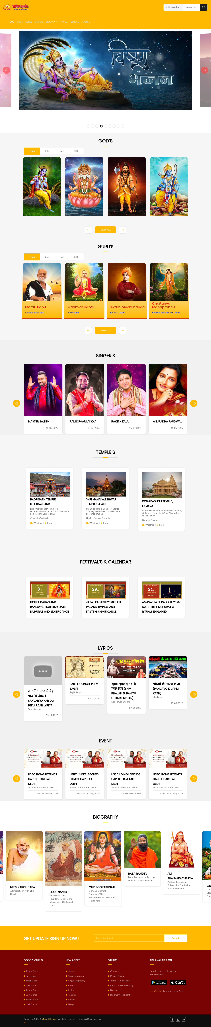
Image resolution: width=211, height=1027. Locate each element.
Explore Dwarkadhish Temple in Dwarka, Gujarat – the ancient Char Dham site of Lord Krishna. (162, 513)
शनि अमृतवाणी (163, 684)
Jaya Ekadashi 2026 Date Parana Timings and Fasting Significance (104, 607)
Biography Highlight (120, 994)
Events (86, 21)
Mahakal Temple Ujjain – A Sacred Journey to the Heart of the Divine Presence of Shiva (103, 511)
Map (49, 522)
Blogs (71, 1004)
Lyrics (63, 21)
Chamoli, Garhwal (39, 518)
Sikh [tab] (76, 151)
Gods (20, 21)
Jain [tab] (47, 151)
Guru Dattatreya (117, 886)
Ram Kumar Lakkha (41, 421)
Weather (37, 522)
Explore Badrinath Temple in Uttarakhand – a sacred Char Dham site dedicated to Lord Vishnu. (49, 511)
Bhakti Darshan (50, 1019)
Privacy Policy (117, 975)
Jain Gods (31, 975)
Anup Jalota (162, 421)
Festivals (75, 21)
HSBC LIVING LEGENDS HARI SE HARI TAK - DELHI (42, 779)
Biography (52, 21)
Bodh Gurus (32, 999)
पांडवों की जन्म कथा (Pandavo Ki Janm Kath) (124, 688)
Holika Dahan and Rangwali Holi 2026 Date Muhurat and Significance (49, 607)
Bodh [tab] (61, 151)
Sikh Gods (31, 985)
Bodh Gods (31, 980)
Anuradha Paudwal (125, 421)
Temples (72, 994)
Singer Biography (76, 980)
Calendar (72, 985)
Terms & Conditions (120, 980)
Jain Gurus (31, 994)
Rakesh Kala (78, 421)
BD (25, 1022)
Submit (176, 938)
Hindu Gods (32, 971)
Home (11, 21)
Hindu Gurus (32, 990)
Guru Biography (76, 975)
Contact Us (115, 971)
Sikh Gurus (31, 1004)
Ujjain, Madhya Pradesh (98, 518)
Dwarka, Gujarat (150, 520)
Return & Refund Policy (121, 985)
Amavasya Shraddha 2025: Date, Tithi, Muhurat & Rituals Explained (161, 607)
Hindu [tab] (32, 151)
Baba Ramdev (34, 874)
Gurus (28, 21)
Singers (39, 21)
